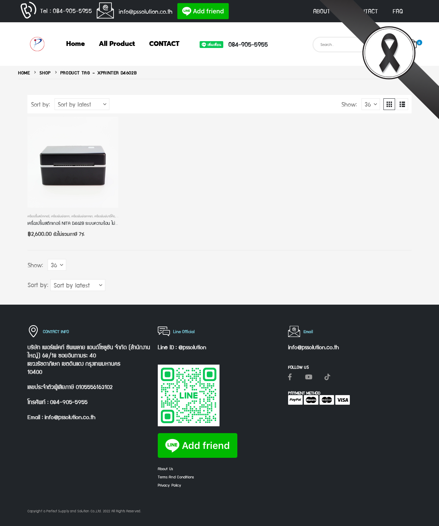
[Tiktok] (327, 376)
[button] (389, 104)
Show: (349, 104)
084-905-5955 (248, 44)
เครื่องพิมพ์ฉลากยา (82, 216)
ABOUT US (326, 11)
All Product (117, 44)
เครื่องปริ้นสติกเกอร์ (38, 216)
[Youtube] (309, 376)
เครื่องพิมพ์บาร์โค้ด (104, 216)
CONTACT (366, 11)
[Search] (391, 44)
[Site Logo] (37, 44)
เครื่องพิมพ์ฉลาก (60, 216)
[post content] (72, 162)
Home (75, 44)
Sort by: (40, 104)
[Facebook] (290, 376)
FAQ (398, 11)
